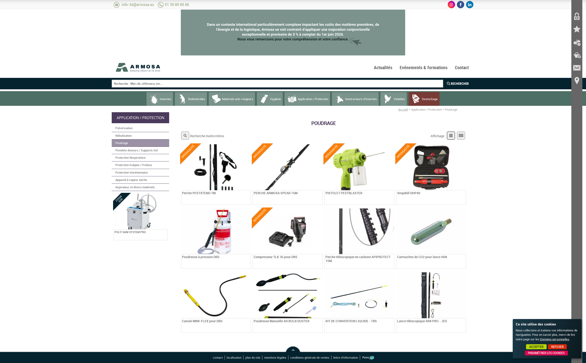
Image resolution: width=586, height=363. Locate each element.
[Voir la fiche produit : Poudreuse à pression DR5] (248, 265)
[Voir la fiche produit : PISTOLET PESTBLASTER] (391, 202)
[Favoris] (576, 29)
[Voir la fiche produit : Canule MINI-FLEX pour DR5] (248, 330)
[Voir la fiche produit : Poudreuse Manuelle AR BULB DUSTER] (319, 330)
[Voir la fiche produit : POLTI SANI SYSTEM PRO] (164, 237)
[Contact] (576, 67)
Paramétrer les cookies (546, 353)
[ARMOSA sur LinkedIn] (469, 4)
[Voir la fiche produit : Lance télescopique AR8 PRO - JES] (463, 330)
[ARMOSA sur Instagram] (451, 4)
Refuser (557, 347)
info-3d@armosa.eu (138, 4)
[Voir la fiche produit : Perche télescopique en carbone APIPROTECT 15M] (391, 265)
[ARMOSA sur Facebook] (460, 4)
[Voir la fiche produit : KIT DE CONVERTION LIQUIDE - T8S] (391, 330)
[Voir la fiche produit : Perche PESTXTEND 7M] (248, 202)
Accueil (403, 109)
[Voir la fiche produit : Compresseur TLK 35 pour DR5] (319, 265)
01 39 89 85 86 (177, 4)
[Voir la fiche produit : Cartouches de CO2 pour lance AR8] (463, 265)
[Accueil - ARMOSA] (138, 67)
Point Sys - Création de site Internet (368, 358)
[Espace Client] (576, 16)
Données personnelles (554, 339)
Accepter (536, 347)
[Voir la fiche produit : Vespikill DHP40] (463, 202)
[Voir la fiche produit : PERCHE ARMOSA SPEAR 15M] (319, 202)
